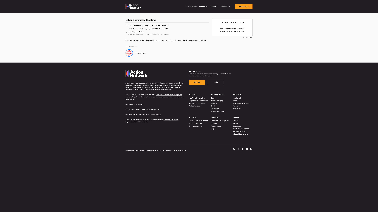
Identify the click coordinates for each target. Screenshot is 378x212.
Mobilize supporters (195, 123)
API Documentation (239, 131)
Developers (237, 126)
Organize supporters (195, 126)
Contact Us (236, 109)
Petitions (214, 103)
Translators (169, 150)
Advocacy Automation (218, 111)
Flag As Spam (248, 37)
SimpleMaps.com (154, 109)
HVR (159, 114)
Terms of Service (140, 150)
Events (213, 106)
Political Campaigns (195, 106)
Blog (212, 129)
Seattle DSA (140, 53)
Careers (236, 106)
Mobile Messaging (217, 100)
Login (216, 82)
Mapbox (140, 104)
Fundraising (215, 109)
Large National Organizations (198, 100)
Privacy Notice (130, 150)
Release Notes (216, 126)
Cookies (162, 150)
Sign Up (197, 82)
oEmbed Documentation (241, 134)
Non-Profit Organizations (197, 98)
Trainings (236, 121)
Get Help (236, 123)
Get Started (237, 98)
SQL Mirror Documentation (241, 129)
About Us (214, 123)
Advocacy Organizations (197, 103)
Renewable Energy (152, 150)
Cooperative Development (219, 121)
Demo (235, 100)
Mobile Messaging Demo (241, 103)
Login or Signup (244, 6)
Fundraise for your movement (198, 121)
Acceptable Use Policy (180, 150)
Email (212, 98)
